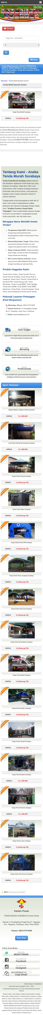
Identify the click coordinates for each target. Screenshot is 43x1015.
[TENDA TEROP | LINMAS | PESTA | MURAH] (21, 406)
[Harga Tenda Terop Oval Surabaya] (21, 604)
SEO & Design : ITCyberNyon (33, 984)
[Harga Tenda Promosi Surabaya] (21, 803)
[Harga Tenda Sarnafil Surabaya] (21, 737)
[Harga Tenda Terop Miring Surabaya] (21, 638)
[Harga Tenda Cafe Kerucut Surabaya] (21, 870)
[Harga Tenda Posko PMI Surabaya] (21, 538)
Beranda (4, 81)
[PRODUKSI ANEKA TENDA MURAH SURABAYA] (21, 21)
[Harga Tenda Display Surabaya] (21, 770)
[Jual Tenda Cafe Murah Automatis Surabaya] (21, 439)
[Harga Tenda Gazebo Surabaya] (21, 704)
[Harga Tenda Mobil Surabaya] (21, 108)
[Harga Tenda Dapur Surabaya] (21, 505)
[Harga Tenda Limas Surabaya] (21, 837)
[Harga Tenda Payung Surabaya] (21, 472)
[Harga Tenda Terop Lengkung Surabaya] (21, 571)
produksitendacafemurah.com (12, 989)
